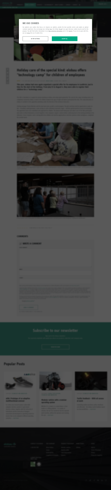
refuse (28, 33)
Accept (60, 29)
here (51, 29)
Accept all (65, 38)
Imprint (70, 31)
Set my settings (35, 38)
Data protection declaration (55, 31)
